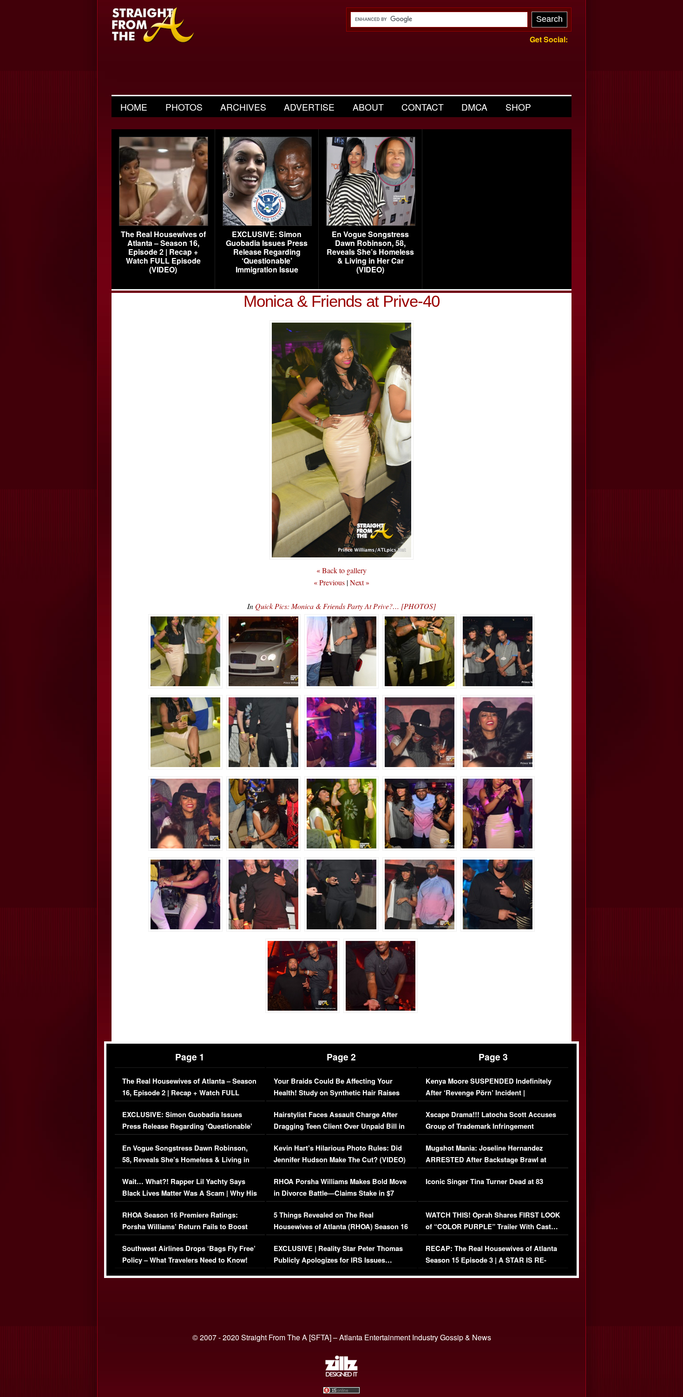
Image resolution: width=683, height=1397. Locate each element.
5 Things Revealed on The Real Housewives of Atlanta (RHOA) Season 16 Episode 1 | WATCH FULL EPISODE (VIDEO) (341, 1233)
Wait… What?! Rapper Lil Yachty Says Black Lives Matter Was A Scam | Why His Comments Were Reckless (189, 1193)
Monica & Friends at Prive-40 (341, 301)
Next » (359, 582)
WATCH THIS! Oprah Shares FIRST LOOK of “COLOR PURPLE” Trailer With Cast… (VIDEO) (493, 1227)
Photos (184, 106)
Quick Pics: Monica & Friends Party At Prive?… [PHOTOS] (345, 606)
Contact (422, 106)
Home (133, 106)
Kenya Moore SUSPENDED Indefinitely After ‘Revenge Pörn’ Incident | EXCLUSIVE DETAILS (489, 1093)
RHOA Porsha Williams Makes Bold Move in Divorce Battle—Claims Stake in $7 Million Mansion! (340, 1193)
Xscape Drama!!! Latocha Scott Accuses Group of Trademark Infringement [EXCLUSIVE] (491, 1126)
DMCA (474, 106)
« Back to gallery (341, 570)
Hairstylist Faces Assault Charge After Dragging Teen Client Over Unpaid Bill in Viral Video (339, 1126)
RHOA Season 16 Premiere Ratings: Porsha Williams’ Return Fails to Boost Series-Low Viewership (185, 1227)
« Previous (329, 582)
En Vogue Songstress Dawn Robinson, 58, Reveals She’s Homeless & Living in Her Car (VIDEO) (370, 252)
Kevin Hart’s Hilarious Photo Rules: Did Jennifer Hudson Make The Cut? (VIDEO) (340, 1154)
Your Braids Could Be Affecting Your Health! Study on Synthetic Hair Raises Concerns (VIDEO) (337, 1093)
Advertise (309, 106)
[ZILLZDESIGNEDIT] (341, 1374)
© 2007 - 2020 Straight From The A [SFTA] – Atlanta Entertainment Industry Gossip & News (341, 1337)
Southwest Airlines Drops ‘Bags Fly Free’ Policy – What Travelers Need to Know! (189, 1254)
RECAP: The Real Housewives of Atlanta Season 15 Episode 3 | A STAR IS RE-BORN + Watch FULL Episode (491, 1260)
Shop (518, 106)
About (368, 106)
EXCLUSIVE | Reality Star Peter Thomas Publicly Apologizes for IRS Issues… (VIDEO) (338, 1260)
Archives (243, 106)
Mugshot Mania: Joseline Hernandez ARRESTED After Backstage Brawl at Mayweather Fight (486, 1160)
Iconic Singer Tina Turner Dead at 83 (484, 1181)
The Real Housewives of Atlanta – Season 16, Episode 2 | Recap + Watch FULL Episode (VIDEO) (163, 252)
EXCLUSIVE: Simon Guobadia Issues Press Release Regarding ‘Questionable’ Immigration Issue (267, 252)
